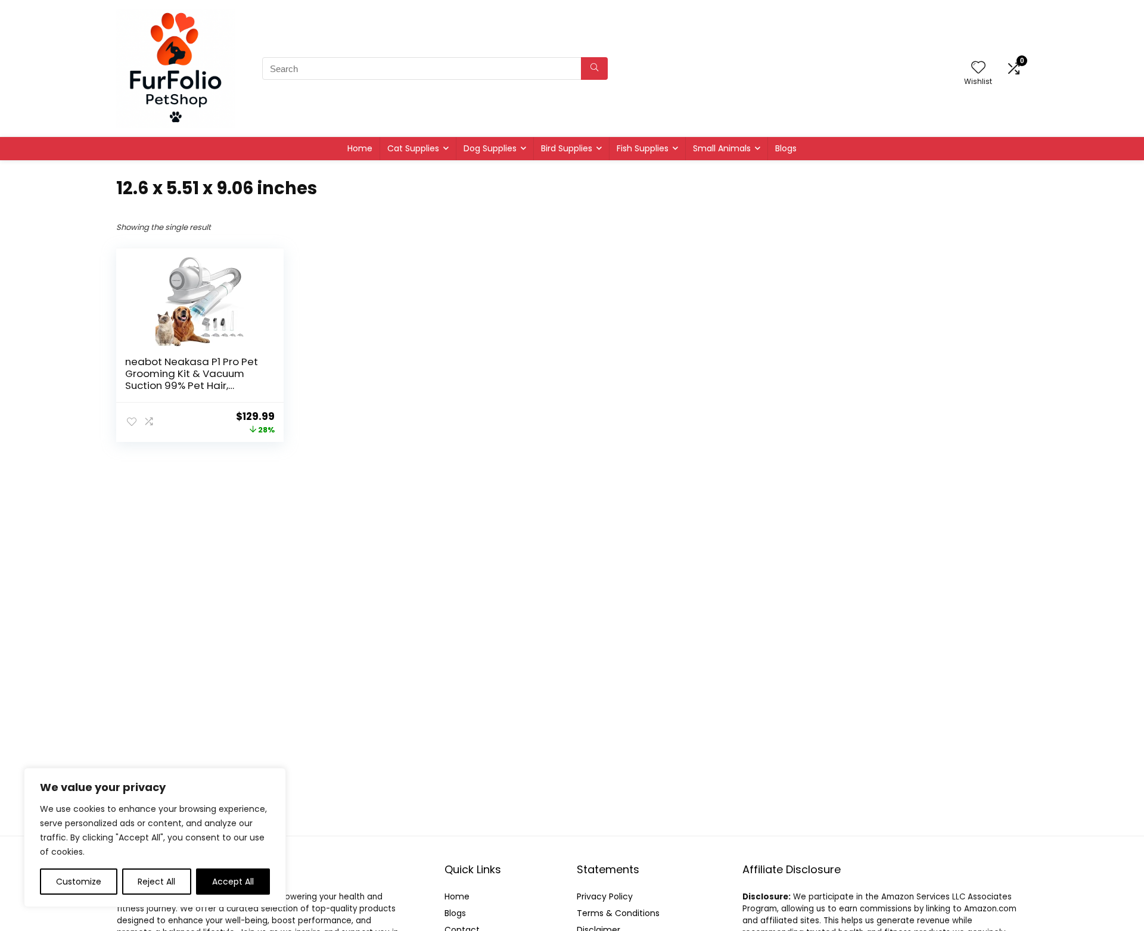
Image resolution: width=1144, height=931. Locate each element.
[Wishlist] (978, 68)
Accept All (233, 882)
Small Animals (722, 148)
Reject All (156, 882)
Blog (453, 913)
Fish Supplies (643, 148)
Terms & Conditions (618, 913)
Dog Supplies (490, 148)
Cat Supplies (413, 148)
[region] (155, 837)
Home (359, 148)
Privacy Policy (605, 896)
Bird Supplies (566, 148)
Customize (78, 882)
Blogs (786, 148)
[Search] (594, 68)
